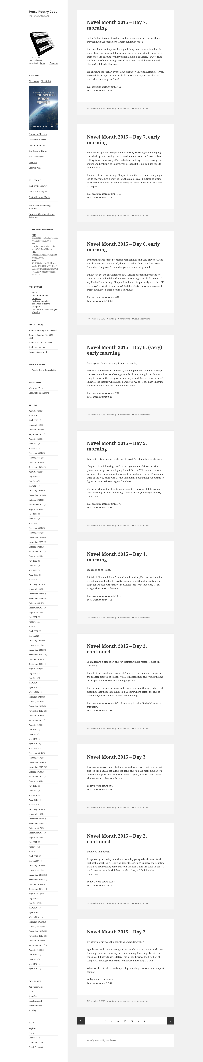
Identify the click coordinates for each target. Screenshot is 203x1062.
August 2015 (34, 950)
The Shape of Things (38, 151)
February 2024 (35, 490)
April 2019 (33, 743)
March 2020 (34, 692)
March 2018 (34, 804)
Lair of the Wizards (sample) (45, 309)
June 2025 (33, 443)
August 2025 (34, 439)
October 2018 (35, 772)
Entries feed (34, 1037)
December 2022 (36, 537)
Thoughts (33, 996)
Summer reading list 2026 (40, 342)
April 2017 (33, 856)
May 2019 (33, 739)
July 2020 (33, 673)
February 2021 (35, 640)
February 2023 (35, 528)
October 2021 (35, 603)
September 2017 (36, 832)
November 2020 (36, 654)
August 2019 (34, 725)
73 (119, 1020)
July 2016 (33, 898)
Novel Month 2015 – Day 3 (116, 757)
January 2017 (35, 870)
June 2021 (33, 622)
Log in (31, 1033)
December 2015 (36, 931)
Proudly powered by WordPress (101, 1040)
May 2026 (33, 415)
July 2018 (33, 786)
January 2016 (35, 926)
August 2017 (34, 837)
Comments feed (36, 1042)
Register (32, 1028)
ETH (34, 235)
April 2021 (33, 631)
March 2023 (34, 523)
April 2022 (33, 575)
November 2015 (36, 936)
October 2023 (35, 500)
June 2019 (33, 734)
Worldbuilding (35, 1005)
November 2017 (36, 823)
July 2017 (33, 842)
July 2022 (33, 561)
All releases (34, 81)
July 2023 (33, 514)
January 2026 (35, 425)
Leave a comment (142, 108)
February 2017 (35, 865)
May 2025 (33, 448)
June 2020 (33, 678)
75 (133, 1020)
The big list (46, 81)
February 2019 (35, 753)
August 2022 (34, 556)
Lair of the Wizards (37, 139)
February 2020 (35, 697)
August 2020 (34, 668)
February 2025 (35, 453)
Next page (170, 1020)
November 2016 (36, 879)
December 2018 (36, 762)
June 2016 (33, 903)
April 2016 (33, 912)
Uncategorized (35, 1001)
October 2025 (35, 429)
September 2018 (36, 776)
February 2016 (35, 922)
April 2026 (33, 420)
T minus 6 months (37, 347)
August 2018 (34, 781)
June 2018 (33, 790)
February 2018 (35, 809)
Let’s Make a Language (39, 393)
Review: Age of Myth (38, 352)
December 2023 (36, 495)
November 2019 (36, 711)
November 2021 (36, 598)
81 (146, 1020)
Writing (32, 1010)
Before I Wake (35, 168)
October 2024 (35, 462)
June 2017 (33, 847)
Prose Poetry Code (43, 11)
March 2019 (34, 748)
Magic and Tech (36, 388)
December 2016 (36, 875)
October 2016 (35, 884)
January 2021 (35, 645)
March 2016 (34, 917)
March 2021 (34, 636)
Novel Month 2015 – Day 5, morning (117, 446)
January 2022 (35, 589)
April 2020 (33, 687)
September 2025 (36, 434)
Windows (53, 63)
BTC (33, 243)
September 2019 (36, 720)
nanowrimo (125, 108)
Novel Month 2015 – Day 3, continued (117, 649)
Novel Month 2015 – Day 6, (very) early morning (124, 350)
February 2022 (35, 584)
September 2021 (36, 607)
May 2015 (33, 964)
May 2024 (33, 486)
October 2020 (35, 659)
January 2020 (35, 701)
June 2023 (33, 518)
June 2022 (33, 565)
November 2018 (36, 767)
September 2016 (36, 889)
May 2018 (33, 795)
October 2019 (35, 715)
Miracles (36, 312)
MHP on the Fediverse (39, 186)
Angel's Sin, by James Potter (44, 370)
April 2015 (33, 968)
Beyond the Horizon (38, 134)
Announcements (36, 987)
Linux (42, 63)
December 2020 (36, 650)
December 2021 (36, 593)
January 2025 (35, 457)
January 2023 (35, 532)
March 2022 (34, 579)
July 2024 (33, 476)
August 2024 (34, 472)
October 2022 (35, 547)
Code (31, 991)
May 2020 (33, 682)
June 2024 (33, 481)
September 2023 (36, 504)
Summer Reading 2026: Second (43, 330)
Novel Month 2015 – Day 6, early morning (123, 247)
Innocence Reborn (37, 145)
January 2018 (35, 814)
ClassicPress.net (36, 1047)
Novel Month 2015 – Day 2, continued (117, 838)
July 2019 (33, 729)
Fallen (34, 292)
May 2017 (33, 851)
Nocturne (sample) (40, 301)
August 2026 (34, 411)
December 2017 (36, 818)
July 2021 (33, 617)
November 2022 (36, 542)
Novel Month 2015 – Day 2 (116, 932)
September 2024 (36, 467)
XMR (34, 260)
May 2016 (33, 907)
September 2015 (36, 945)
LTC (33, 252)
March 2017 (34, 861)
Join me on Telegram (38, 191)
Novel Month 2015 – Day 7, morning (117, 25)
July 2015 (33, 954)
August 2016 (34, 893)
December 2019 (36, 706)
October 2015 (35, 940)
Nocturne (33, 162)
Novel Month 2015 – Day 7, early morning (123, 139)
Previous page (81, 1020)
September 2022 (36, 551)
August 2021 (34, 612)
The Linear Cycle (36, 156)
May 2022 (33, 570)
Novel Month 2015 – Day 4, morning (117, 557)
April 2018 (33, 800)
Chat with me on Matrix (39, 197)
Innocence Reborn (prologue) (40, 296)
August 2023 (34, 509)
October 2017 (35, 828)
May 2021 (33, 626)
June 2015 (33, 959)
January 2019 (35, 757)
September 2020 (36, 664)
